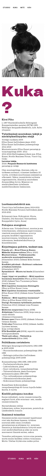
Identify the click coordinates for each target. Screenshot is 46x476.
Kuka (15, 7)
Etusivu (6, 7)
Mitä (22, 7)
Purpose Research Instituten (22, 164)
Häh (29, 7)
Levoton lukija (9, 161)
